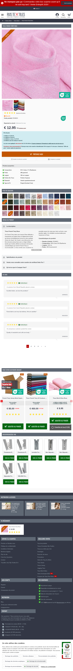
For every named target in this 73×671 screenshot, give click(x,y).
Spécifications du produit (14, 257)
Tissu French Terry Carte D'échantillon (12, 398)
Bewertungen (60, 602)
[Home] (2, 20)
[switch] (67, 656)
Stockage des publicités (11, 656)
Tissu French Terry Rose (15, 526)
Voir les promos (68, 3)
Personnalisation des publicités (47, 656)
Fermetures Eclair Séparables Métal (8, 452)
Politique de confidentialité (48, 666)
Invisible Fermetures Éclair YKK (36, 452)
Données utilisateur (28, 656)
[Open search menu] (63, 15)
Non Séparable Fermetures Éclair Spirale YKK (64, 452)
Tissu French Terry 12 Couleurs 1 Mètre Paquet (36, 398)
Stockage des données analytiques (15, 661)
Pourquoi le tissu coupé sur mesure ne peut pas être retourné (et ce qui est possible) (16, 507)
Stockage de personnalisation (13, 666)
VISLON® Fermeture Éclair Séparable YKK (22, 476)
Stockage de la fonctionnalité (37, 661)
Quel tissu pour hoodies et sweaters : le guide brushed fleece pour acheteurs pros (40, 507)
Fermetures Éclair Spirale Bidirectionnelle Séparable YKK (22, 452)
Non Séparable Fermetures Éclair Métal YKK (50, 452)
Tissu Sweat (16, 20)
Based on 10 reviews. (21, 113)
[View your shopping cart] (69, 15)
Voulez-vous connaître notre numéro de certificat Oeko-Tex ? (25, 262)
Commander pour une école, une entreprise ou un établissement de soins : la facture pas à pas (65, 507)
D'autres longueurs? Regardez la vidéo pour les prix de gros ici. (48, 143)
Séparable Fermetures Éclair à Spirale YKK (8, 476)
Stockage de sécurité (32, 666)
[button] (19, 159)
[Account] (57, 15)
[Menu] (70, 644)
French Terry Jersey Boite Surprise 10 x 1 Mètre (60, 398)
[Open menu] (2, 14)
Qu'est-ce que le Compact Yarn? (16, 267)
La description (10, 226)
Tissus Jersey (8, 20)
